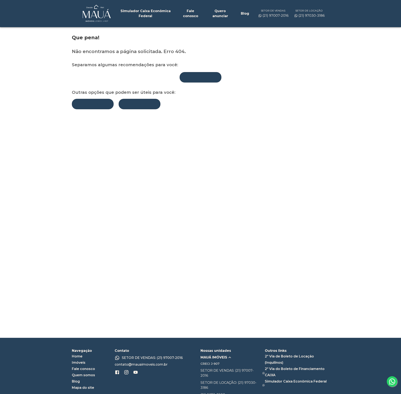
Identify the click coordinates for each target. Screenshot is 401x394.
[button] (232, 357)
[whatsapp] (392, 381)
